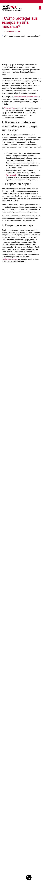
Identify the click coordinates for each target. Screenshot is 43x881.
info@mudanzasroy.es (9, 259)
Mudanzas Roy (9, 108)
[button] (40, 7)
